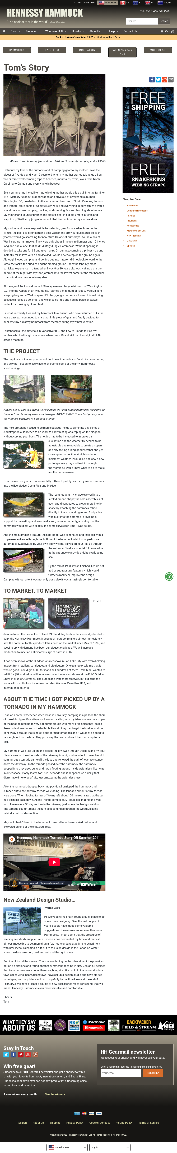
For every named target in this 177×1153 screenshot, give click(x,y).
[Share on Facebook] (152, 79)
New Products (134, 235)
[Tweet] (158, 79)
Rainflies (131, 215)
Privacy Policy (74, 1122)
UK (152, 3)
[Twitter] (6, 1054)
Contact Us (130, 31)
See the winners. (55, 1094)
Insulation (132, 220)
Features (31, 31)
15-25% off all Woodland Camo (88, 37)
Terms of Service (148, 1122)
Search (164, 21)
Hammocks (132, 205)
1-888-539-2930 (160, 11)
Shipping (55, 1122)
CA (127, 3)
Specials (131, 245)
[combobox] (67, 1147)
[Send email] (171, 79)
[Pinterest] (21, 1054)
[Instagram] (35, 1054)
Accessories (133, 225)
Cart (169, 31)
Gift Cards (132, 240)
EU (139, 3)
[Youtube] (28, 1054)
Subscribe (153, 1073)
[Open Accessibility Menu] (169, 576)
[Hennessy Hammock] (45, 14)
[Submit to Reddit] (164, 79)
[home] (4, 31)
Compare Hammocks (137, 210)
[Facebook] (13, 1054)
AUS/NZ (167, 3)
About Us (94, 31)
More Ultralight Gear (136, 230)
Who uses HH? (54, 31)
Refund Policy (124, 1122)
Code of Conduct (99, 1122)
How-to (76, 31)
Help (112, 31)
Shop (14, 31)
